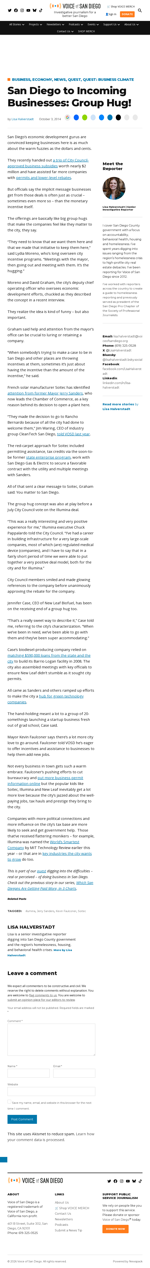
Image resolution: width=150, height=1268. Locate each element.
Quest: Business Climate (108, 79)
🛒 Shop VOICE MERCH (121, 6)
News (60, 79)
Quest (74, 79)
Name (12, 1066)
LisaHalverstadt (120, 350)
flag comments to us (43, 995)
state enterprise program (48, 457)
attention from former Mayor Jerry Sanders (45, 393)
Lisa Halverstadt (23, 119)
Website (13, 1084)
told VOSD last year (73, 434)
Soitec (82, 911)
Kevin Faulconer (66, 911)
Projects (34, 24)
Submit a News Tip (68, 1230)
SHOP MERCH (86, 31)
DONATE (127, 14)
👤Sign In (110, 14)
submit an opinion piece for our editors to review (41, 1000)
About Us (129, 24)
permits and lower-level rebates (43, 177)
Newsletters (54, 24)
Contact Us (63, 31)
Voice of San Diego (115, 1219)
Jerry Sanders (45, 911)
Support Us (110, 24)
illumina (30, 911)
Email (57, 1066)
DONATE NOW (115, 1229)
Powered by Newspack (127, 1261)
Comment (15, 1021)
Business (21, 79)
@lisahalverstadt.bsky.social (122, 359)
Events (91, 24)
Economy (42, 79)
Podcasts (74, 24)
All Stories (15, 24)
